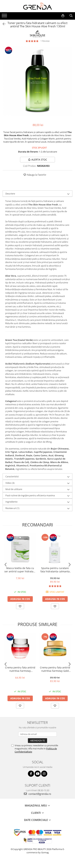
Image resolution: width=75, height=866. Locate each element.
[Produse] (5, 16)
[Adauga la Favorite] (20, 606)
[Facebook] (31, 774)
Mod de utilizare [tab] (13, 489)
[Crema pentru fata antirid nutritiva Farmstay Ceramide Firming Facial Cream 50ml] (20, 648)
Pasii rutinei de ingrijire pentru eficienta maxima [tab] (30, 495)
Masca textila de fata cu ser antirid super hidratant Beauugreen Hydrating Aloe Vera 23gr (20, 569)
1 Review (45, 40)
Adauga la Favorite (36, 174)
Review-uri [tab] (12, 508)
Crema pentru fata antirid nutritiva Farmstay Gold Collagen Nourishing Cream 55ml (55, 669)
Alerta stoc (39, 159)
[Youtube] (38, 774)
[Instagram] (44, 774)
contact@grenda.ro (39, 794)
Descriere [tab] (10, 193)
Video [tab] (9, 482)
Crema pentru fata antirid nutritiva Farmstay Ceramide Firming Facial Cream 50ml (20, 669)
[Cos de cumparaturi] (63, 15)
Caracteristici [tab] (12, 476)
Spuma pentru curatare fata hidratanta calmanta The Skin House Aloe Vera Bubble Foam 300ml (55, 569)
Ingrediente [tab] (11, 501)
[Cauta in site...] (71, 15)
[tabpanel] (37, 81)
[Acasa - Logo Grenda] (37, 6)
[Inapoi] (2, 24)
